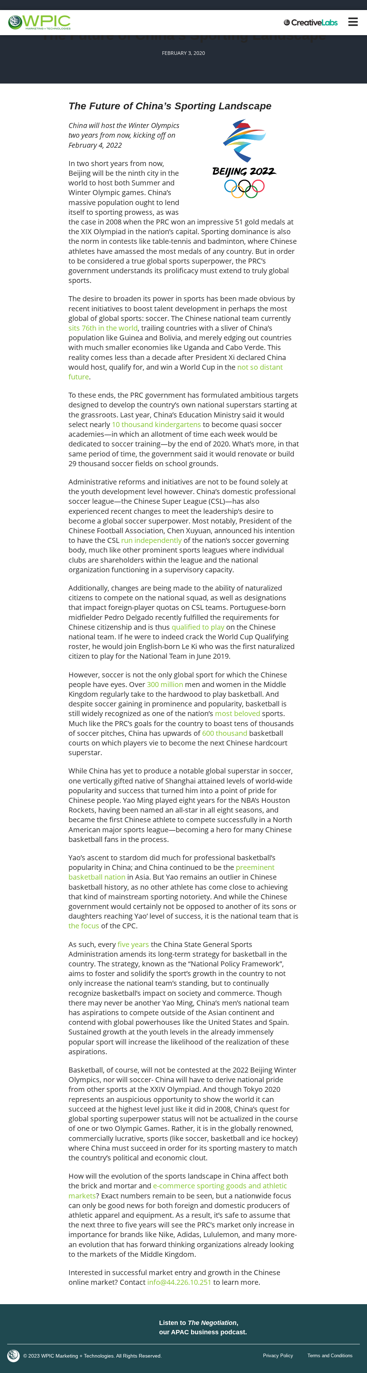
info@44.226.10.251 (179, 1282)
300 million (165, 684)
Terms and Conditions (330, 1355)
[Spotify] (331, 1328)
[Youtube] (50, 1328)
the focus (83, 926)
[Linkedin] (14, 1328)
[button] (353, 21)
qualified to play (198, 627)
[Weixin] (68, 1328)
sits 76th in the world (103, 328)
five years (133, 944)
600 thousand (224, 733)
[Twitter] (32, 1328)
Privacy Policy (278, 1355)
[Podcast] (313, 1328)
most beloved (237, 713)
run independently (151, 540)
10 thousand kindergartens (156, 424)
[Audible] (349, 1328)
